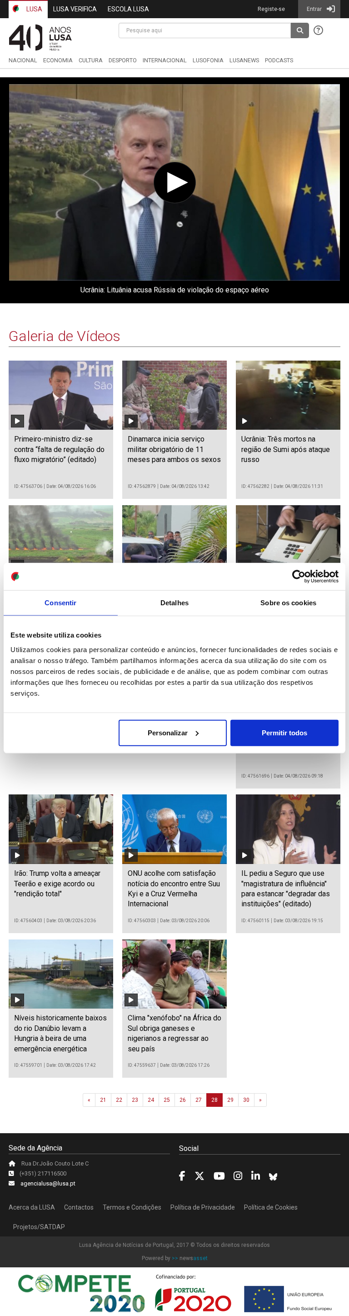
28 (214, 1100)
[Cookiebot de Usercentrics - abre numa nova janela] (299, 576)
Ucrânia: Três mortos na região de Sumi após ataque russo (285, 449)
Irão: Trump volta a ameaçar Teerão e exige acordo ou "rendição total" (57, 883)
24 (151, 1100)
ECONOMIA (58, 60)
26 (182, 1100)
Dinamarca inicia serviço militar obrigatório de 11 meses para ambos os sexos (174, 449)
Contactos (79, 1207)
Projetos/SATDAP (39, 1227)
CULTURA (91, 60)
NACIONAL (23, 60)
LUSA (33, 9)
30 (246, 1100)
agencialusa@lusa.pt (47, 1183)
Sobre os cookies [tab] (288, 603)
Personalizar (168, 732)
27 (198, 1100)
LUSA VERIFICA (75, 9)
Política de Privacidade (202, 1207)
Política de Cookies (271, 1207)
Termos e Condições (132, 1207)
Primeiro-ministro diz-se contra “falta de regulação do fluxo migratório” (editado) (59, 449)
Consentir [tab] (60, 603)
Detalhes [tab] (174, 603)
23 (135, 1100)
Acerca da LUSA (32, 1207)
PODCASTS (279, 60)
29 (230, 1100)
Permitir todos (284, 732)
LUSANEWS (244, 60)
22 (119, 1100)
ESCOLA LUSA (128, 9)
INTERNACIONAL (165, 60)
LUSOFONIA (208, 60)
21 (103, 1100)
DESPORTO (123, 60)
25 (167, 1100)
